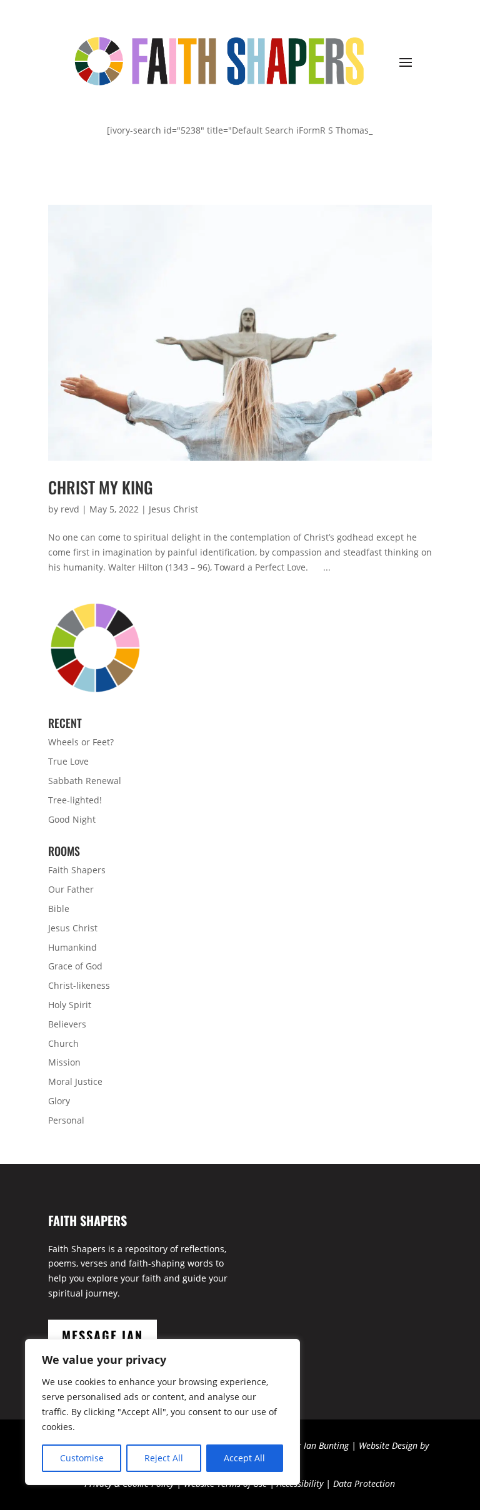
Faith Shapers (77, 870)
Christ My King (100, 487)
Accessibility (300, 1483)
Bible (58, 908)
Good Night (72, 819)
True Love (68, 761)
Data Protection (364, 1483)
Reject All (163, 1458)
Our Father (71, 889)
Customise (82, 1458)
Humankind (72, 947)
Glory (59, 1101)
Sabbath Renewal (84, 781)
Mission (64, 1062)
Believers (67, 1024)
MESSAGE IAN (102, 1335)
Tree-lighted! (75, 800)
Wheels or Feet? (81, 742)
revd (70, 509)
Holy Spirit (69, 1005)
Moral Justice (75, 1081)
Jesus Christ (173, 509)
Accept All (244, 1458)
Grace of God (75, 966)
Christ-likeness (79, 985)
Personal (66, 1120)
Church (63, 1043)
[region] (162, 1412)
